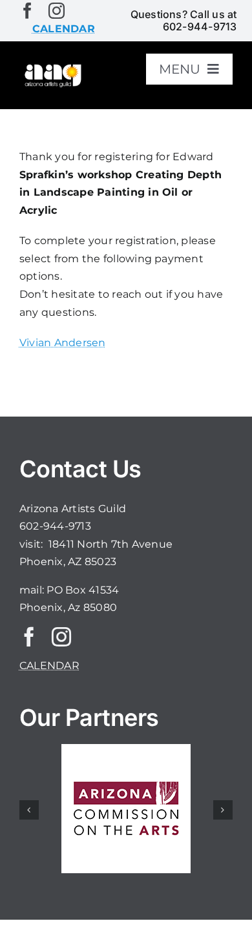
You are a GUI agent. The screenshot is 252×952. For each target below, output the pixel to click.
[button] (29, 810)
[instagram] (56, 11)
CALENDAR (49, 665)
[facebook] (27, 11)
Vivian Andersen (62, 342)
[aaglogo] (52, 67)
